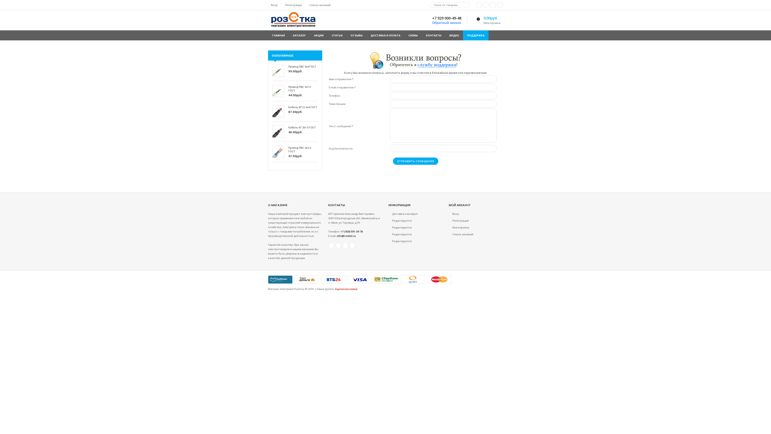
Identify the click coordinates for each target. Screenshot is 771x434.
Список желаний (319, 5)
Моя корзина (460, 227)
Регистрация (293, 5)
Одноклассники (346, 289)
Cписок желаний (462, 234)
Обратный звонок (446, 23)
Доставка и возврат (405, 214)
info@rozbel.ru (346, 236)
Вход (273, 5)
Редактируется (402, 220)
